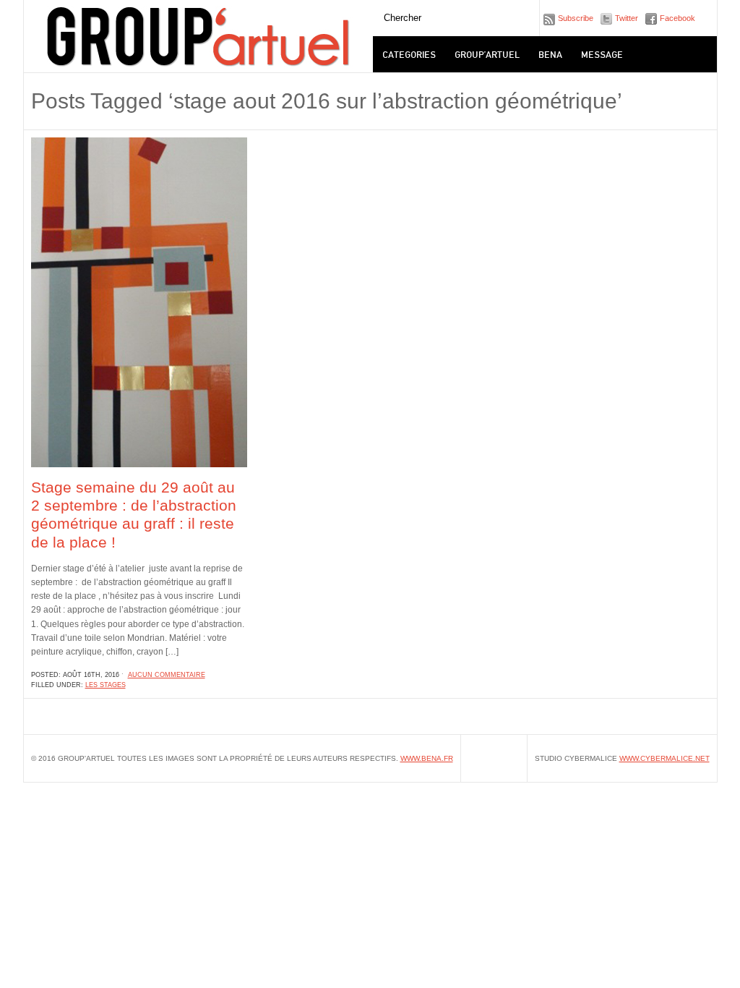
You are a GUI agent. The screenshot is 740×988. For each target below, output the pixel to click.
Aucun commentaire (166, 674)
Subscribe (575, 18)
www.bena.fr (426, 758)
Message (602, 54)
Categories (409, 54)
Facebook (677, 18)
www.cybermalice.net (664, 758)
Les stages (105, 685)
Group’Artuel (487, 54)
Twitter (626, 18)
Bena (550, 54)
